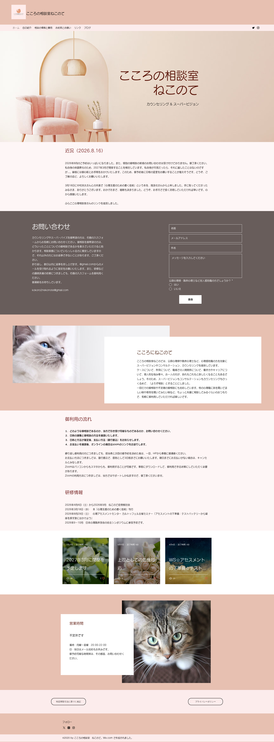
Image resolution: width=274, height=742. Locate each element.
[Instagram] (258, 27)
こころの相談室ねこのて (45, 13)
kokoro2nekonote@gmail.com (50, 290)
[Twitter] (253, 27)
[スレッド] (68, 727)
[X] (64, 727)
